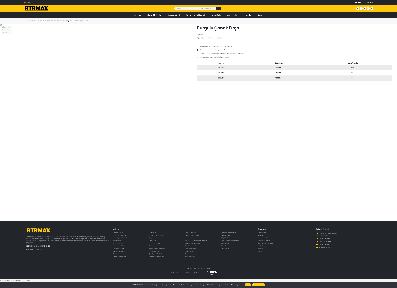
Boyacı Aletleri (190, 257)
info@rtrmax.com (324, 247)
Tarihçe (260, 235)
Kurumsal (137, 15)
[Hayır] (394, 285)
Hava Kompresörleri (120, 235)
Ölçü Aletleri (225, 246)
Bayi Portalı (359, 2)
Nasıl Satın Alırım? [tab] (215, 38)
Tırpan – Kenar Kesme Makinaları (196, 241)
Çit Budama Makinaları (156, 257)
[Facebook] (357, 8)
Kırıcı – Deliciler (118, 243)
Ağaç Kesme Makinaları (157, 249)
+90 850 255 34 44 (325, 241)
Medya (260, 249)
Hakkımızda (262, 233)
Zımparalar (153, 238)
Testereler (152, 233)
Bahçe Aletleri (174, 15)
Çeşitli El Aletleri (226, 235)
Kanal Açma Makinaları (120, 238)
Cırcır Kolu (152, 241)
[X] (361, 8)
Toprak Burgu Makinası (192, 243)
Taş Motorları (117, 254)
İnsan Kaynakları (263, 238)
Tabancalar (225, 249)
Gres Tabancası (154, 243)
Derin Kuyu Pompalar (192, 235)
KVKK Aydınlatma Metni (265, 243)
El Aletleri (248, 15)
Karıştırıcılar (117, 241)
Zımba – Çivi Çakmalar (156, 235)
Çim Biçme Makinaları (156, 254)
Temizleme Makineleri (195, 15)
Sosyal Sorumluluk (264, 241)
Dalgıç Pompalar (190, 233)
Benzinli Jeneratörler (192, 246)
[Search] (218, 8)
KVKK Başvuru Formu (265, 246)
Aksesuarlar (232, 15)
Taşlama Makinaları (119, 257)
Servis (260, 15)
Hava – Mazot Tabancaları (230, 241)
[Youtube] (364, 8)
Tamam (248, 285)
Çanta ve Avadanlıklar (228, 233)
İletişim (260, 251)
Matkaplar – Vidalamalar (121, 246)
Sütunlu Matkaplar (119, 251)
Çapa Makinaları (154, 251)
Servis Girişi (369, 2)
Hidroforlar (188, 238)
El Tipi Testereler (226, 238)
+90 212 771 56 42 (324, 244)
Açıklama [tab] (200, 38)
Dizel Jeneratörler (191, 249)
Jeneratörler (216, 15)
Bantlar (187, 254)
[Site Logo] (37, 8)
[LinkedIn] (371, 8)
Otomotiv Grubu (118, 249)
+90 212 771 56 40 (34, 249)
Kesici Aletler (225, 243)
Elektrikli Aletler (154, 15)
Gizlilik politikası (258, 285)
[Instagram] (368, 8)
